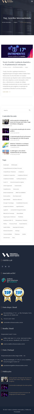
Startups (17, 230)
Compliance (21, 171)
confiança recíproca (21, 178)
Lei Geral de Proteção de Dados (18, 210)
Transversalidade (7, 234)
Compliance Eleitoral (22, 175)
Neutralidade (20, 213)
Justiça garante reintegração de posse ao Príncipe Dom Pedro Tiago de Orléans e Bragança (20, 122)
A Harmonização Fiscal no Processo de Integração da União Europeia (20, 137)
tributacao (17, 234)
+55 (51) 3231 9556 (9, 318)
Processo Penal (13, 223)
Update (24, 234)
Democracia (16, 189)
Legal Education (20, 206)
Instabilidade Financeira (22, 203)
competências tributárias (9, 171)
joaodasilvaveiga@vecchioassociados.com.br (16, 365)
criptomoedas (18, 185)
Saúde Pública (6, 227)
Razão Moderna (23, 223)
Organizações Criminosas (9, 217)
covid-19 (5, 182)
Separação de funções (18, 227)
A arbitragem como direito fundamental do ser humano (18, 151)
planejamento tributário (21, 220)
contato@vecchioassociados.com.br (13, 322)
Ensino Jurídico (6, 196)
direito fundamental (8, 192)
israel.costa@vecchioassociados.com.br (14, 344)
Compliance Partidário (8, 178)
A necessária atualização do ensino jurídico (20, 130)
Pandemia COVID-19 (8, 220)
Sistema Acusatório (8, 230)
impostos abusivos (17, 199)
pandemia (20, 217)
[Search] (30, 110)
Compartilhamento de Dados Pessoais (12, 168)
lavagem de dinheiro (8, 206)
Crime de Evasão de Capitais (17, 182)
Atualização (6, 165)
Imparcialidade (6, 199)
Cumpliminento (7, 189)
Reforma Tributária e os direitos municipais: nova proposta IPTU (19, 144)
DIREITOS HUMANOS (21, 192)
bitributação (14, 165)
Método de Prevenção (8, 213)
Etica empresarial (17, 196)
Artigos (26, 67)
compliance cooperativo (9, 175)
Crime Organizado (7, 185)
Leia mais (5, 92)
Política (5, 223)
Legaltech (5, 210)
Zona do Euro (6, 237)
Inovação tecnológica (8, 203)
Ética (13, 237)
